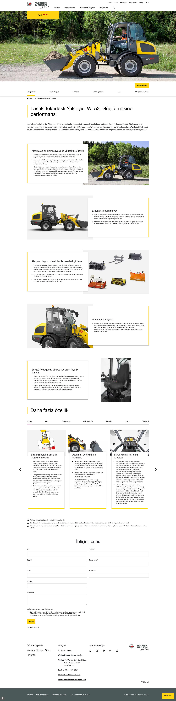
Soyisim (92, 549)
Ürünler (57, 8)
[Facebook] (104, 650)
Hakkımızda (104, 8)
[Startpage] (39, 5)
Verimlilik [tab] (145, 421)
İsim (28, 549)
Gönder (31, 621)
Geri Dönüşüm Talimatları (80, 695)
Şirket (29, 560)
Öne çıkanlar (31, 92)
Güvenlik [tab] (109, 421)
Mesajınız (30, 592)
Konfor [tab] (29, 421)
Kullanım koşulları (59, 695)
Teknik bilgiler (54, 92)
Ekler (119, 92)
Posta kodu (93, 560)
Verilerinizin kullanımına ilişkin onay (40, 609)
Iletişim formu (66, 651)
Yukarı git (145, 682)
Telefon (29, 581)
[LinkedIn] (117, 650)
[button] (147, 3)
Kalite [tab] (47, 421)
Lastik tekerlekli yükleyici (43, 98)
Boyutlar (76, 92)
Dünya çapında (133, 2)
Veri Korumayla (42, 695)
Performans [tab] (66, 421)
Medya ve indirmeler (142, 92)
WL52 (54, 98)
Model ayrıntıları (98, 92)
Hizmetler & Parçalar (87, 8)
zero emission (69, 8)
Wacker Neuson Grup (38, 650)
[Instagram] (97, 650)
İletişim (124, 2)
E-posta (92, 571)
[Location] (90, 650)
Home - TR (31, 98)
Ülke (29, 571)
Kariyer (141, 2)
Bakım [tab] (127, 421)
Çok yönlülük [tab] (88, 421)
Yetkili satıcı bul (113, 3)
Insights (31, 654)
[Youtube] (110, 650)
